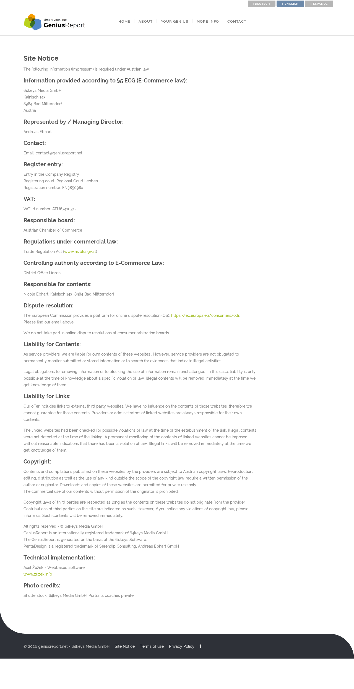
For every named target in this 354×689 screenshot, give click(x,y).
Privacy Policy (181, 646)
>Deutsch (261, 3)
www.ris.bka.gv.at (80, 251)
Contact (236, 21)
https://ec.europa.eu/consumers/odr (205, 315)
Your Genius (174, 21)
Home (124, 21)
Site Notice (125, 646)
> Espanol (319, 3)
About (146, 21)
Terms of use (152, 646)
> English (290, 3)
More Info (208, 21)
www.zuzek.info (38, 574)
